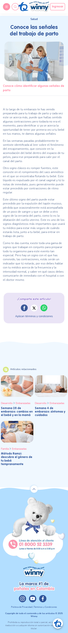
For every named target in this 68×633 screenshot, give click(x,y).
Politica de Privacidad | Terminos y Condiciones (34, 607)
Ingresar (57, 6)
